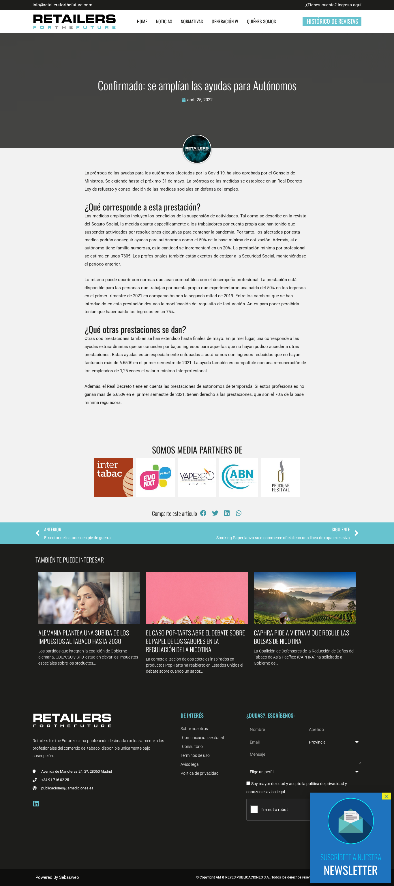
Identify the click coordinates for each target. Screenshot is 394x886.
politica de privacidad (324, 783)
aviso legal (275, 791)
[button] (203, 513)
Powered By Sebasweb (57, 877)
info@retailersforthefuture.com (62, 4)
